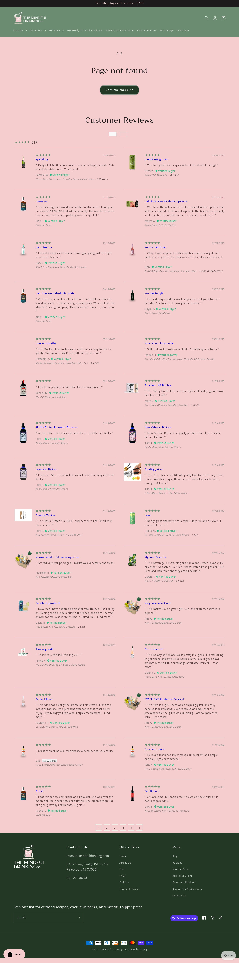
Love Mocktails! (46, 343)
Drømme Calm (43, 225)
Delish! (40, 791)
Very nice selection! (157, 603)
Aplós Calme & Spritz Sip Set (160, 225)
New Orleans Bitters (158, 427)
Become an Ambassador (187, 888)
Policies (124, 882)
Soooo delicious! (155, 247)
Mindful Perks (180, 869)
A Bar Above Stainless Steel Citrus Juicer (166, 492)
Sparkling (42, 159)
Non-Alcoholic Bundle (159, 343)
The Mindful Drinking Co (113, 949)
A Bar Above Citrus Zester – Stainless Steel (59, 534)
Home (123, 856)
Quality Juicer (154, 469)
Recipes (177, 862)
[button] (19, 30)
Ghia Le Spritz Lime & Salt (159, 580)
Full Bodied (152, 791)
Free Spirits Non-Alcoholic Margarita (55, 626)
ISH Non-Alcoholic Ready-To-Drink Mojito (167, 534)
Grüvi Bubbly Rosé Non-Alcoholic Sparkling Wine (171, 271)
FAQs (123, 875)
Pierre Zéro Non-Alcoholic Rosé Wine (164, 676)
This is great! (44, 649)
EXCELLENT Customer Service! (164, 699)
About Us (125, 862)
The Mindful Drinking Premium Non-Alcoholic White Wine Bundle (179, 359)
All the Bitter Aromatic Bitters (52, 442)
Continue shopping (119, 89)
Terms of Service (130, 888)
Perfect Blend (45, 699)
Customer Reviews (184, 882)
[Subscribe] (78, 917)
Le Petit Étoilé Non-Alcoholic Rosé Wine (57, 726)
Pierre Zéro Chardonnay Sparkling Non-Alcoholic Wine (65, 179)
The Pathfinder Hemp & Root (51, 396)
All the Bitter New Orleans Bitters (163, 446)
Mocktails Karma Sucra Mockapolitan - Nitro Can (62, 363)
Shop (123, 869)
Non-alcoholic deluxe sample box (58, 557)
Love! (148, 515)
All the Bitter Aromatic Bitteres (57, 427)
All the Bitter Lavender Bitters (52, 488)
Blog (175, 856)
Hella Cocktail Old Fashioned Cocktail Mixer (59, 764)
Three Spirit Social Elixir (158, 313)
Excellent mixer (155, 749)
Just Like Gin (44, 247)
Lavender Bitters (47, 469)
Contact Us (179, 895)
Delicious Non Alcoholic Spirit (55, 293)
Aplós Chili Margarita (156, 175)
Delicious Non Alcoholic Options (166, 201)
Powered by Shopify (136, 949)
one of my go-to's (157, 159)
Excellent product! (48, 603)
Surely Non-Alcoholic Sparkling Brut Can (166, 405)
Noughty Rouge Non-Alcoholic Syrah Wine (167, 810)
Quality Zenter (45, 515)
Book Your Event (182, 875)
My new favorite (155, 557)
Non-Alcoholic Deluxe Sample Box (54, 576)
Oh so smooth (154, 649)
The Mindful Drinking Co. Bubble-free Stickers (60, 664)
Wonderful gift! (155, 293)
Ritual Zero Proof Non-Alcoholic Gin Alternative (61, 267)
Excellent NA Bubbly (158, 385)
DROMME (41, 201)
